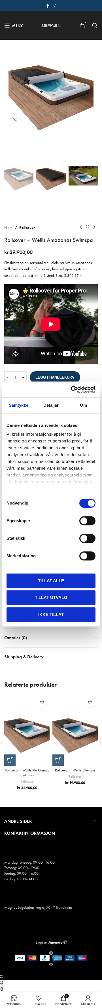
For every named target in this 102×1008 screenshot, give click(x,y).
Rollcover (27, 227)
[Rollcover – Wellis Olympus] (75, 730)
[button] (10, 88)
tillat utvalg (51, 597)
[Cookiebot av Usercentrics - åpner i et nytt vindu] (71, 389)
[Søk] (95, 25)
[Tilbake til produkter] (87, 227)
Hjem (8, 227)
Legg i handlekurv (55, 377)
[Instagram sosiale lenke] (54, 6)
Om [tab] (83, 405)
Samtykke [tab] (18, 405)
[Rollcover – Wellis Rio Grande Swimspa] (27, 730)
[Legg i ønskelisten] (42, 703)
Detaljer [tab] (51, 405)
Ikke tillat (51, 614)
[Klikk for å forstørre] (14, 119)
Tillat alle (51, 580)
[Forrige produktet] (80, 227)
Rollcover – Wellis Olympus (75, 770)
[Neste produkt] (94, 227)
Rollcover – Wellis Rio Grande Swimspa (27, 773)
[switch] (87, 520)
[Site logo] (51, 25)
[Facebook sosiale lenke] (47, 6)
